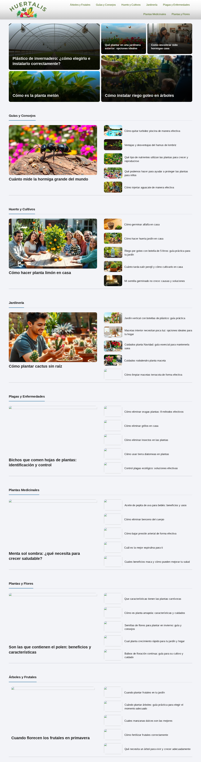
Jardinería (151, 4)
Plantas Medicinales (154, 14)
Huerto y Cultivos (131, 4)
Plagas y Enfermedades (176, 4)
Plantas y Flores (181, 14)
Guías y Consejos (106, 4)
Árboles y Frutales (80, 4)
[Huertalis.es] (28, 9)
